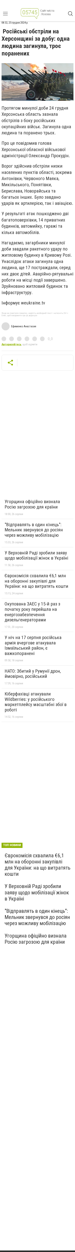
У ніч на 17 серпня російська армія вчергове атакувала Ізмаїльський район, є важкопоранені (33, 645)
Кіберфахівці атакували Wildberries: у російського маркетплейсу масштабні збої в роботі (36, 702)
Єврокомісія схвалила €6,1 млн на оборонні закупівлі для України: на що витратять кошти (36, 581)
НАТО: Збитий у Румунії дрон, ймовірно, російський (33, 673)
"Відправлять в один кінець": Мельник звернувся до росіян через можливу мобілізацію (34, 530)
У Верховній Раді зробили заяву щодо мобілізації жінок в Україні (36, 555)
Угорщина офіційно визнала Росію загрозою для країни (32, 504)
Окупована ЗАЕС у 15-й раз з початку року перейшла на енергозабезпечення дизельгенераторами (32, 612)
